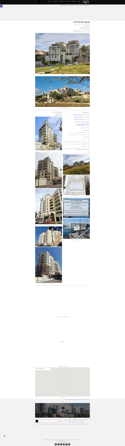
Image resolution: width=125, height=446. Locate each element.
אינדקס (80, 419)
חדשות (79, 1)
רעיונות (49, 1)
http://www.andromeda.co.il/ (77, 30)
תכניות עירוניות (67, 1)
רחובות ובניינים (61, 1)
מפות (72, 419)
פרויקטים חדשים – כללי (83, 5)
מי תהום (72, 239)
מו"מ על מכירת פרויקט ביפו (81, 125)
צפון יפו (86, 23)
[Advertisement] (62, 13)
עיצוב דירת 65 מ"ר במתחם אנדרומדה (79, 117)
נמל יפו (81, 239)
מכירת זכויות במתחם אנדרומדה (80, 124)
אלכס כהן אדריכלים (82, 28)
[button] (1, 6)
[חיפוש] (36, 2)
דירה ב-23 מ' (83, 127)
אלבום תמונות (76, 419)
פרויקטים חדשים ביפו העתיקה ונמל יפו (73, 5)
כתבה (84, 123)
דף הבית (88, 5)
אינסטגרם (69, 419)
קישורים (66, 419)
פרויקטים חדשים (73, 1)
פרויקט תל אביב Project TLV (86, 2)
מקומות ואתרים (55, 1)
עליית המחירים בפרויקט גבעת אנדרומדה (79, 119)
